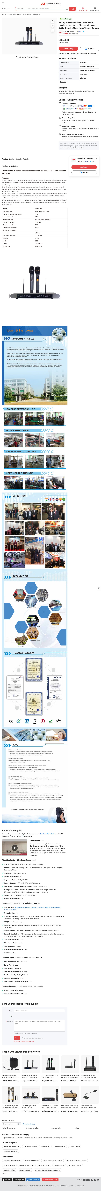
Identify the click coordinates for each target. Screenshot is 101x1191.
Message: (10, 1021)
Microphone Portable (74, 1165)
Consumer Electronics (14, 14)
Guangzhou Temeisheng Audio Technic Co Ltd (69, 31)
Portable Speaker (50, 907)
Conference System (37, 907)
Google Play (19, 1180)
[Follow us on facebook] (84, 1180)
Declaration (71, 1185)
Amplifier (27, 907)
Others (77, 1128)
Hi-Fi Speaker (45, 1146)
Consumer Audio (55, 1128)
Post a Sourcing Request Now (24, 1041)
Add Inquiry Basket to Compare (29, 57)
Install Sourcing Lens (51, 1180)
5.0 (79, 161)
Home (4, 14)
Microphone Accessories (26, 1165)
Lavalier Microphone (59, 1146)
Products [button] (20, 9)
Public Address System (9, 1128)
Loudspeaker (19, 907)
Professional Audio (32, 1128)
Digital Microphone (9, 1165)
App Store (7, 1180)
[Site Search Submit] (72, 9)
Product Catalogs (29, 1124)
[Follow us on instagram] (89, 1180)
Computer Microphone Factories (52, 1160)
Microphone (36, 14)
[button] (3, 3)
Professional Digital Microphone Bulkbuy (47, 1170)
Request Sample (90, 53)
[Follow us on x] (87, 1180)
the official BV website (47, 834)
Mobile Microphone (44, 1165)
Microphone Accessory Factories (76, 1160)
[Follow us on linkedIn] (98, 1180)
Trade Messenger (33, 1180)
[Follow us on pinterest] (95, 1180)
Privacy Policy (80, 1185)
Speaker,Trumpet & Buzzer (12, 1146)
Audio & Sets (27, 14)
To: (12, 1016)
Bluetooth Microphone (31, 1160)
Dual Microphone (59, 1165)
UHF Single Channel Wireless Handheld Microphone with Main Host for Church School (70, 1077)
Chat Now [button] (91, 49)
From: (11, 1011)
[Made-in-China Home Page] (50, 3)
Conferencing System (30, 1146)
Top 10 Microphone (9, 1170)
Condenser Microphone (11, 1151)
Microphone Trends (25, 1170)
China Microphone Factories (12, 1160)
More (3, 1174)
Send (16, 1038)
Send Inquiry (68, 49)
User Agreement (61, 1185)
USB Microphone (75, 1146)
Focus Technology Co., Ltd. (36, 1185)
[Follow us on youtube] (92, 1180)
